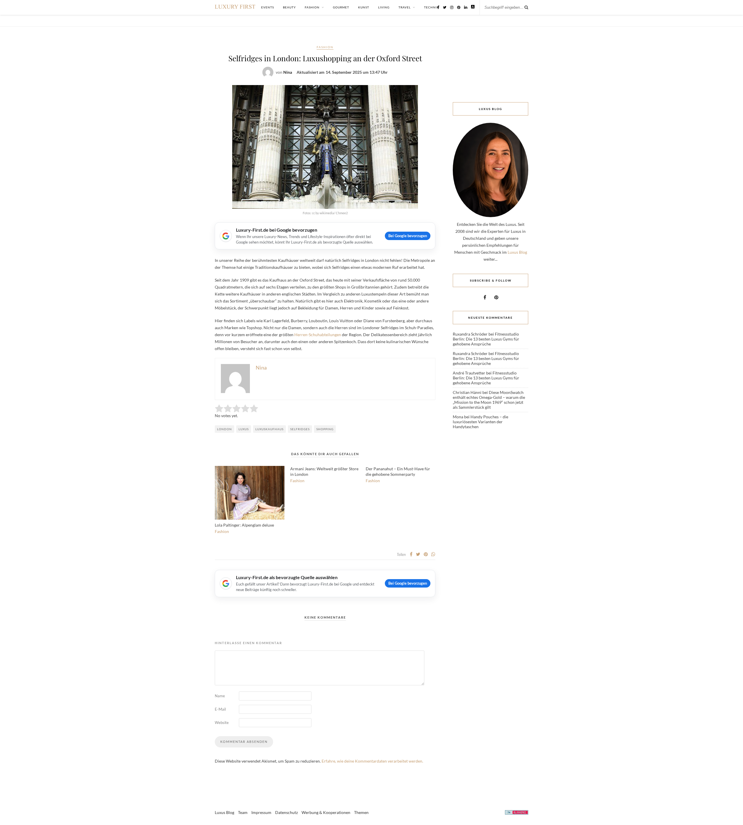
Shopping (324, 429)
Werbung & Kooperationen (326, 812)
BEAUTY (289, 7)
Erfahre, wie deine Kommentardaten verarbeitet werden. (372, 761)
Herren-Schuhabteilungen (317, 334)
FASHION (312, 7)
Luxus (244, 429)
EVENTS (267, 7)
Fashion (325, 47)
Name (220, 695)
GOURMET (341, 7)
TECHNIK (431, 7)
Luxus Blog (517, 252)
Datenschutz (286, 812)
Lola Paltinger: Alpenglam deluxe (244, 525)
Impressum (261, 812)
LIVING (383, 7)
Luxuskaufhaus (269, 429)
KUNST (363, 7)
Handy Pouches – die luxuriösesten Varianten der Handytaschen (480, 421)
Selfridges (300, 429)
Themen (361, 812)
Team (243, 812)
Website (222, 722)
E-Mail (220, 709)
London (224, 429)
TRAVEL (404, 7)
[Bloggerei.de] (516, 813)
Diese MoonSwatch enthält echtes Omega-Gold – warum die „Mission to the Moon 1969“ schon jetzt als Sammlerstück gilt (489, 400)
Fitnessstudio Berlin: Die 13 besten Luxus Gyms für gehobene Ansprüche (486, 339)
